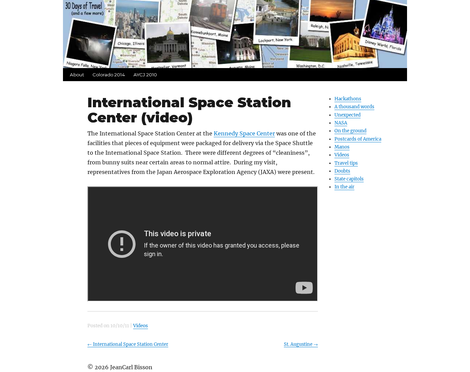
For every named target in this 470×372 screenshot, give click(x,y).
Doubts (342, 171)
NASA (340, 123)
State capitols (349, 179)
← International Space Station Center (127, 344)
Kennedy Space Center (244, 133)
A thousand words (354, 107)
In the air (344, 187)
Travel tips (346, 163)
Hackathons (347, 99)
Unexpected (347, 115)
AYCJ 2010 (145, 74)
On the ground (350, 131)
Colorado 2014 (109, 74)
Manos (342, 147)
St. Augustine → (301, 344)
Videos (341, 155)
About (77, 74)
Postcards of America (357, 139)
